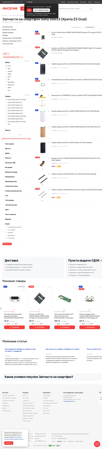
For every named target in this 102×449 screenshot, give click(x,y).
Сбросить (27, 61)
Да (29, 10)
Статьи (45, 408)
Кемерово (71, 441)
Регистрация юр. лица (50, 403)
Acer (9, 68)
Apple (9, 74)
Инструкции (47, 405)
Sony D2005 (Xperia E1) (15, 110)
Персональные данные (30, 413)
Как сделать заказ (73, 2)
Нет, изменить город (41, 10)
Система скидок (28, 403)
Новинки (10, 232)
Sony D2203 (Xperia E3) (15, 113)
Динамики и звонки (9, 30)
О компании (47, 395)
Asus (9, 76)
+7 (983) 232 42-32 (7, 2)
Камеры (5, 35)
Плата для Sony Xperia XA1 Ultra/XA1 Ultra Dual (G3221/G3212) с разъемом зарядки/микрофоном (63, 316)
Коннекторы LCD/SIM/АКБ (11, 38)
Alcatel (10, 71)
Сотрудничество (48, 400)
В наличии (11, 238)
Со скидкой (11, 230)
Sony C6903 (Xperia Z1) (15, 108)
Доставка (83, 2)
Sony (9, 65)
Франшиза (46, 413)
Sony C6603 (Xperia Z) (15, 105)
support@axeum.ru (40, 441)
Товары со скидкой (8, 400)
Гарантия (97, 2)
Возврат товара (28, 418)
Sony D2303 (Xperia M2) (15, 119)
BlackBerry (11, 82)
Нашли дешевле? (28, 416)
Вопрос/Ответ (27, 410)
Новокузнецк (79, 441)
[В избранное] (49, 32)
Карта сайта (27, 421)
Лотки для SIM (7, 44)
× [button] (8, 54)
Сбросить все (7, 243)
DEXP (9, 87)
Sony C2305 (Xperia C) (15, 102)
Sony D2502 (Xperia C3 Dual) (17, 121)
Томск (65, 441)
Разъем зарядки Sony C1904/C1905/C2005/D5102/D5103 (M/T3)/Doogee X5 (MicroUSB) (89, 316)
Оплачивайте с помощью (40, 445)
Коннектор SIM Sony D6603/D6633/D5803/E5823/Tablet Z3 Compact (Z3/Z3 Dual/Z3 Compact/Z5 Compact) (39, 316)
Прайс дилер (6, 410)
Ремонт (63, 2)
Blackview (11, 85)
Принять (9, 443)
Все (9, 90)
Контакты (46, 410)
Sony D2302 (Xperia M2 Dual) (17, 116)
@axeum (37, 438)
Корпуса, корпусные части (11, 41)
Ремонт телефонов (8, 395)
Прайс (4, 408)
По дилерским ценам (15, 227)
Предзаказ (11, 235)
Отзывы (45, 398)
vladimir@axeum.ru (69, 401)
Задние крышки (7, 32)
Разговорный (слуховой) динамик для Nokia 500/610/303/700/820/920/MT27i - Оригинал (14, 316)
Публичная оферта (29, 405)
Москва (30, 2)
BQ (9, 79)
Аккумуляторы (7, 27)
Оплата (90, 2)
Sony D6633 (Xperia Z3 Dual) (17, 99)
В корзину (15, 327)
